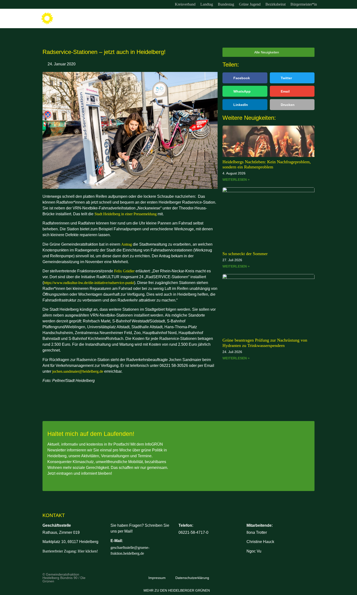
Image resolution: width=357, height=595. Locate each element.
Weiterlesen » (236, 179)
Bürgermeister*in (303, 4)
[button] (244, 77)
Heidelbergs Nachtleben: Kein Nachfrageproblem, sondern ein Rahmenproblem (266, 164)
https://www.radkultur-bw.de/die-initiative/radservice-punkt (89, 283)
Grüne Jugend (250, 4)
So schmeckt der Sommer (245, 253)
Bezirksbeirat (275, 4)
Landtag (206, 4)
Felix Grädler (124, 271)
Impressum (157, 578)
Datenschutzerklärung (192, 578)
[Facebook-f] (54, 4)
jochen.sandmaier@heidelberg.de (77, 371)
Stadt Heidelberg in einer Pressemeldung (125, 214)
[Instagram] (44, 4)
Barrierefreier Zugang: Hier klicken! (70, 551)
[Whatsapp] (64, 4)
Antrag (126, 244)
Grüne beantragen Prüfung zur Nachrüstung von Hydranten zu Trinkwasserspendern (264, 343)
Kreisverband (185, 4)
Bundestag (226, 4)
